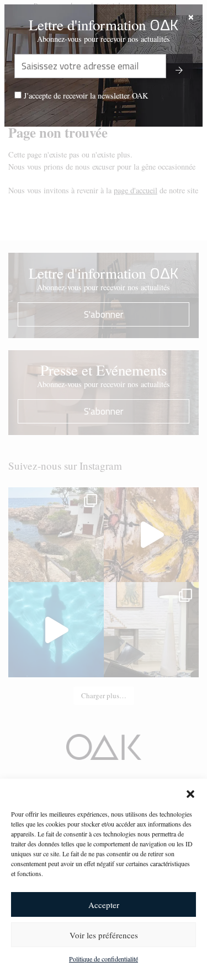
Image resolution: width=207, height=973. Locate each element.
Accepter (103, 904)
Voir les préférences (104, 935)
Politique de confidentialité (103, 958)
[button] (190, 792)
